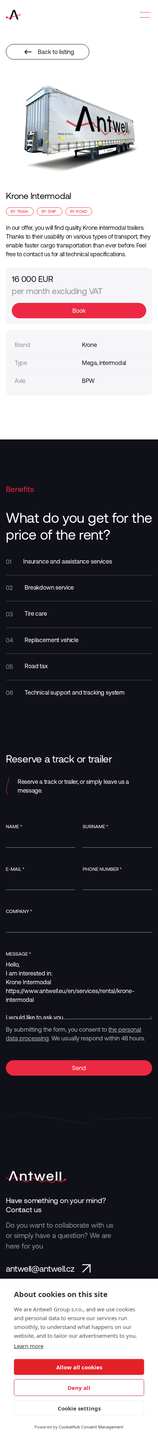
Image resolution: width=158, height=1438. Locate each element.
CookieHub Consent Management (91, 1427)
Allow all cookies (79, 1367)
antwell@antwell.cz (40, 1269)
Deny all (79, 1387)
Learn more (28, 1346)
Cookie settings (79, 1408)
